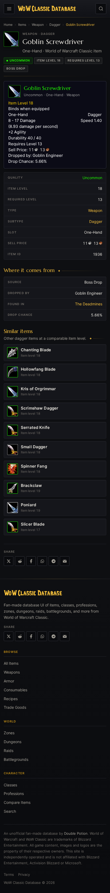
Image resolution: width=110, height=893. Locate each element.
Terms (9, 874)
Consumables (15, 690)
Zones (9, 733)
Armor (9, 681)
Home (8, 25)
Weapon (38, 25)
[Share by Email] (64, 561)
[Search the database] (101, 8)
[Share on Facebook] (31, 561)
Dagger (54, 25)
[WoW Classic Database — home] (47, 8)
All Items (11, 663)
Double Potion (76, 833)
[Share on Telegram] (53, 561)
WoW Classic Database (22, 882)
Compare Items (17, 802)
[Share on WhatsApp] (42, 561)
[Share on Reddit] (20, 561)
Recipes (11, 698)
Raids (8, 750)
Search (10, 811)
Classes (10, 785)
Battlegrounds (16, 759)
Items (22, 25)
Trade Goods (15, 707)
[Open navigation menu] (9, 8)
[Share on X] (8, 561)
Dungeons (12, 741)
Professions (14, 793)
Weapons (12, 672)
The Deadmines (88, 304)
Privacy (24, 874)
